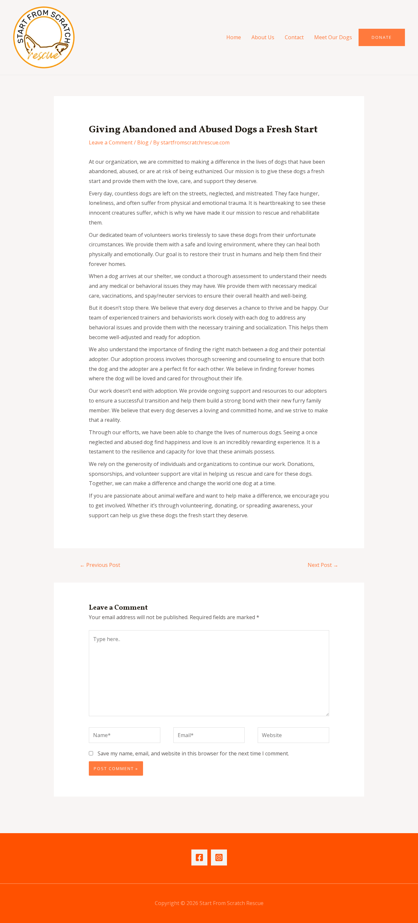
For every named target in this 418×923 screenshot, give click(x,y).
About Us (262, 37)
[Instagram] (219, 857)
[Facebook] (199, 857)
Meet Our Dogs (333, 37)
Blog (143, 142)
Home (233, 37)
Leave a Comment (111, 142)
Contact (294, 37)
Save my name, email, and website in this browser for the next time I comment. (193, 753)
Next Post (323, 565)
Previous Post (100, 565)
